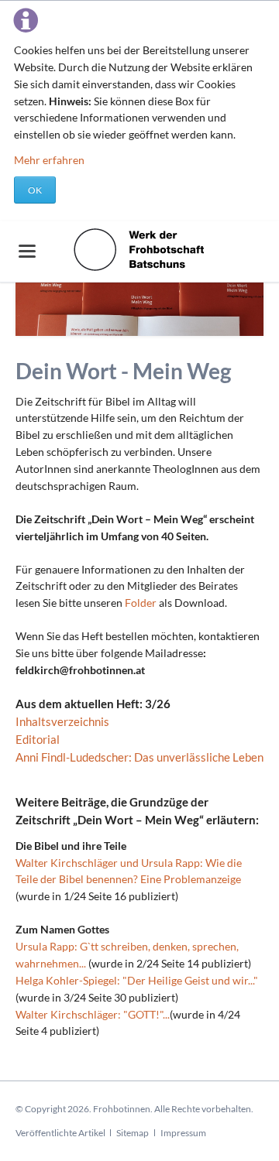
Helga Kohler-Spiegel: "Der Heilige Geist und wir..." (137, 980)
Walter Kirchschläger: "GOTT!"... (93, 1014)
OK (35, 190)
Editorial (38, 739)
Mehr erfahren (49, 159)
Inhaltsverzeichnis (62, 721)
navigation (27, 251)
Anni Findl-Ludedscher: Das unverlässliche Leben (140, 757)
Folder (142, 602)
